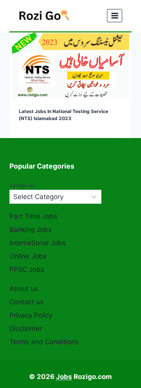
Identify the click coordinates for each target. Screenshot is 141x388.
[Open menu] (114, 15)
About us (23, 289)
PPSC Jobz (26, 269)
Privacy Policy (30, 315)
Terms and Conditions (44, 342)
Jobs (64, 377)
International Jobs (37, 243)
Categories (22, 186)
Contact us (26, 302)
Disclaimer (25, 328)
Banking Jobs (30, 230)
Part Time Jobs (33, 216)
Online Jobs (28, 256)
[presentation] (70, 65)
